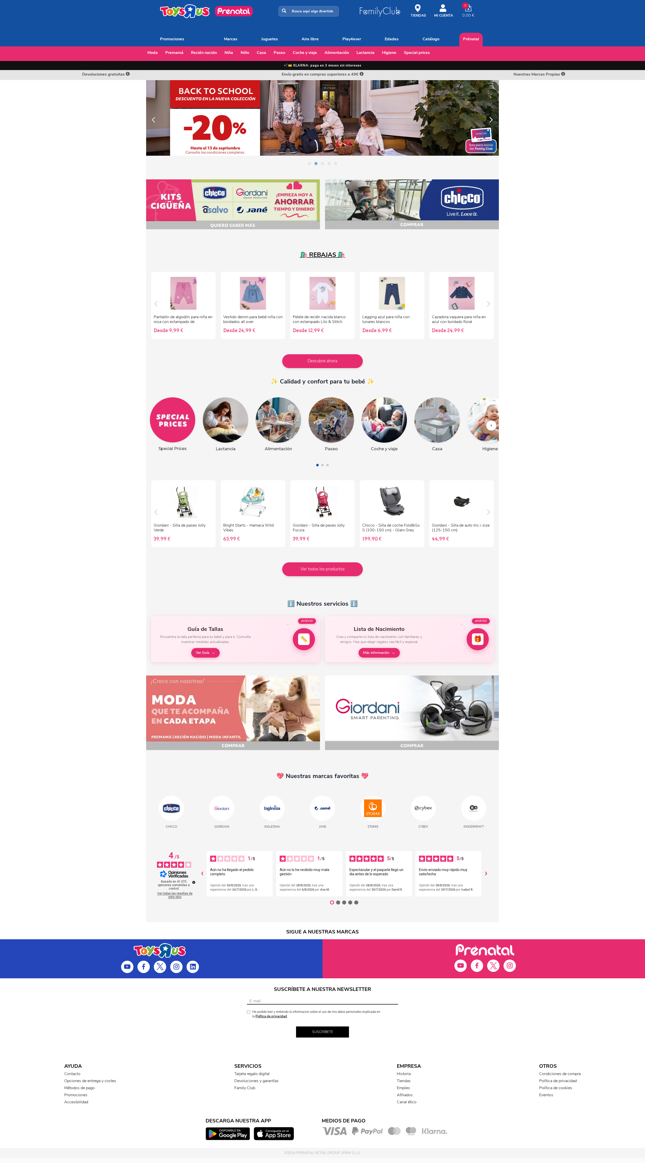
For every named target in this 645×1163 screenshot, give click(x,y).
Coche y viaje (305, 52)
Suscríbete (322, 1031)
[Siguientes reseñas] (486, 873)
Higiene (389, 52)
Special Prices (417, 52)
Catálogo (431, 39)
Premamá (174, 52)
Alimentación (337, 52)
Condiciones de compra (560, 1074)
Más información (376, 652)
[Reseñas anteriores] (202, 873)
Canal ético (406, 1102)
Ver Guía (202, 652)
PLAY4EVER (351, 39)
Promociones (172, 39)
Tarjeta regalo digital (252, 1074)
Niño (245, 52)
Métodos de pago (79, 1088)
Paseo (279, 52)
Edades (392, 39)
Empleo (403, 1088)
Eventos (546, 1095)
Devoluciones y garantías (256, 1081)
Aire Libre (310, 39)
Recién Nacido (204, 52)
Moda (152, 52)
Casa (261, 52)
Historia (404, 1074)
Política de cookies (555, 1088)
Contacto (72, 1074)
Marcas (230, 39)
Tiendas (404, 1081)
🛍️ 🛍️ (322, 255)
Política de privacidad (271, 1016)
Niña (228, 52)
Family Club (244, 1088)
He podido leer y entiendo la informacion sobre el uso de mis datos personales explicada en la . (316, 1014)
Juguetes (269, 39)
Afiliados (405, 1095)
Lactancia (365, 52)
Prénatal (471, 39)
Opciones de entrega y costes (90, 1081)
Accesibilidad (76, 1102)
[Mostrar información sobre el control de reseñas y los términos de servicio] (194, 882)
